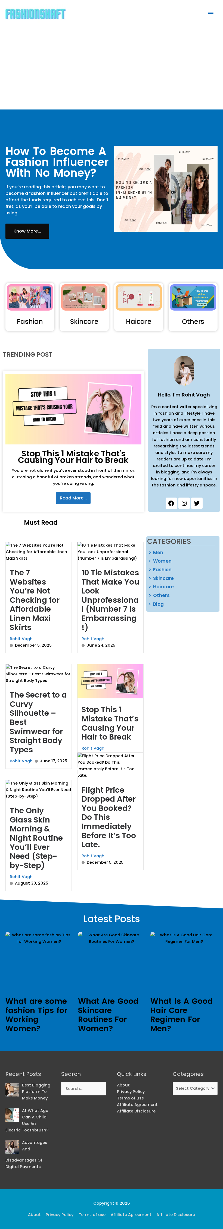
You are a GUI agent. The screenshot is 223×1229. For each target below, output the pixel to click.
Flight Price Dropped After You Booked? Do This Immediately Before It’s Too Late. (109, 817)
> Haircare (161, 586)
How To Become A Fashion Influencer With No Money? (57, 162)
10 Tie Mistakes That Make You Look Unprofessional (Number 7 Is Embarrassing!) (110, 600)
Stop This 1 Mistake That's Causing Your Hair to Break (73, 457)
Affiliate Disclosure (136, 1111)
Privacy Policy (131, 1091)
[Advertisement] (111, 69)
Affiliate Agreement (137, 1104)
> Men (155, 552)
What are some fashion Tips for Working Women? (36, 1015)
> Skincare (161, 578)
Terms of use (130, 1098)
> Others (159, 595)
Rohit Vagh (21, 638)
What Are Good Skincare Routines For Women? (108, 1015)
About (123, 1085)
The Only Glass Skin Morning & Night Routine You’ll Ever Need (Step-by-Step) (36, 838)
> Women (160, 561)
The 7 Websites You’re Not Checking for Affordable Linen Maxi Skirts (35, 600)
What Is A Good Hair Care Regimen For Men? (181, 1015)
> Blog (156, 604)
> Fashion (160, 569)
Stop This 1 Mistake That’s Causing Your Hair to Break (110, 723)
